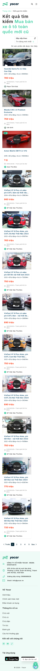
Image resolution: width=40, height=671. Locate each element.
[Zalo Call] (35, 666)
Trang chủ (6, 11)
